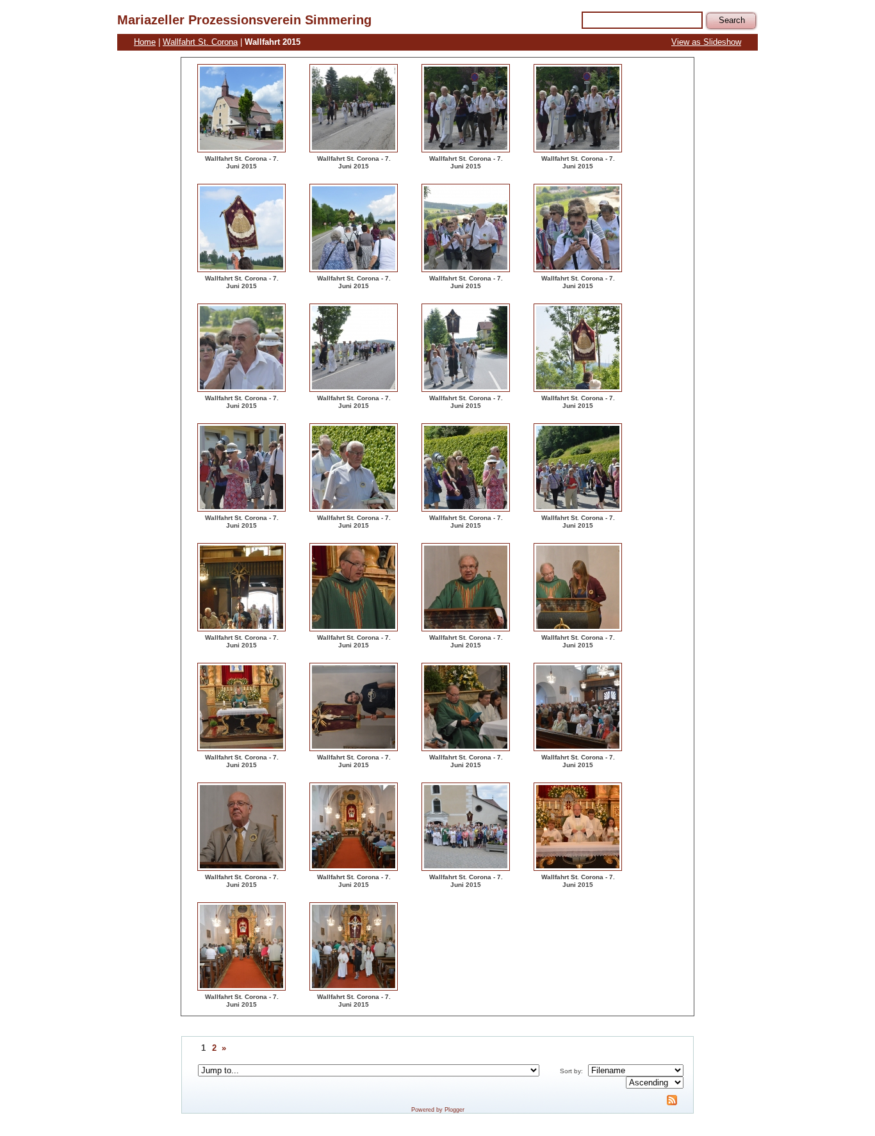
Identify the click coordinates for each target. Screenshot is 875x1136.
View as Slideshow (706, 42)
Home (145, 42)
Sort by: (571, 1071)
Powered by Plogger (437, 1110)
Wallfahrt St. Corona (200, 42)
